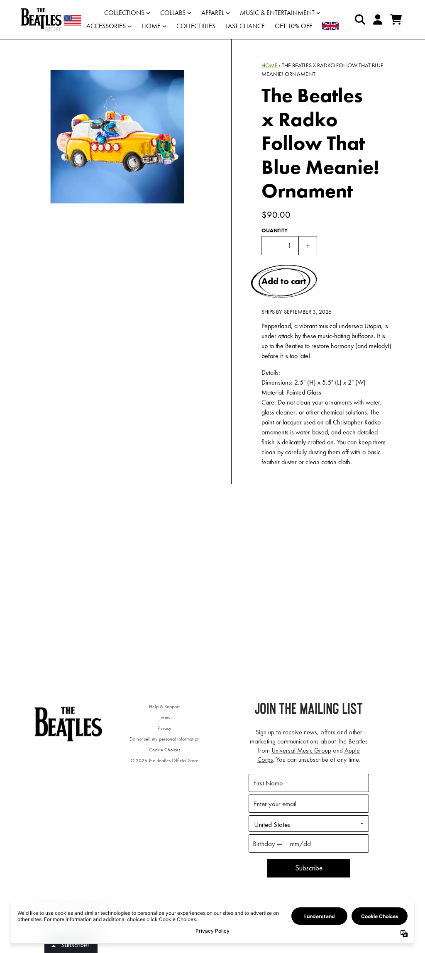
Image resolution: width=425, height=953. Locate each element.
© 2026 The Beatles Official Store (164, 760)
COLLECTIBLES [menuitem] (195, 26)
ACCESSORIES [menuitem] (106, 26)
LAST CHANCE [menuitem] (245, 26)
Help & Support (164, 706)
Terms (164, 717)
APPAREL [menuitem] (212, 12)
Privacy (164, 728)
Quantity (274, 230)
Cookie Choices (164, 749)
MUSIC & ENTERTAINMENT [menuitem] (277, 12)
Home (269, 65)
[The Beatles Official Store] (51, 19)
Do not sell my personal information (164, 739)
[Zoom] (117, 136)
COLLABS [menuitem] (173, 12)
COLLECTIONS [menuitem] (124, 12)
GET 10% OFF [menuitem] (293, 26)
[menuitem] (330, 26)
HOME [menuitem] (151, 26)
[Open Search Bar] (359, 19)
